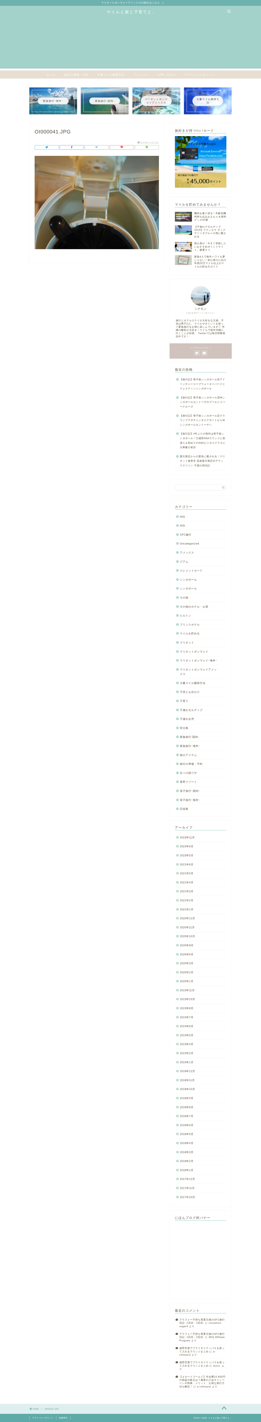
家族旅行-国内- (189, 736)
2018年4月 (187, 1143)
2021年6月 (187, 864)
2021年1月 (187, 909)
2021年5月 (187, 873)
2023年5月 (187, 855)
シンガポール (188, 579)
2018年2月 (187, 1161)
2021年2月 (187, 900)
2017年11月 (187, 1188)
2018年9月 (187, 1098)
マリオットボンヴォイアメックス (198, 672)
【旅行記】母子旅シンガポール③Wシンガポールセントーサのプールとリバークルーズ (202, 402)
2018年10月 (187, 1089)
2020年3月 (187, 963)
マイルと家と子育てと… (131, 11)
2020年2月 (187, 972)
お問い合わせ (166, 74)
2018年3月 (187, 1152)
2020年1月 (187, 981)
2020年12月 (187, 918)
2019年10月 (187, 999)
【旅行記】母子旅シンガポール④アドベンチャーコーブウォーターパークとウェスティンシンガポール (202, 384)
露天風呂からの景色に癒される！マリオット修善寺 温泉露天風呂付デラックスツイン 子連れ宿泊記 (202, 461)
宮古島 (184, 727)
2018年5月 (187, 1134)
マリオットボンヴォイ (194, 651)
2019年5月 (187, 1035)
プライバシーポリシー (199, 74)
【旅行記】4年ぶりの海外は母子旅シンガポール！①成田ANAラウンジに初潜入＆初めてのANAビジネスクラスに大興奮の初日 (202, 440)
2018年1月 (187, 1170)
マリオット (187, 642)
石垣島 (184, 808)
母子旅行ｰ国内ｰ (190, 790)
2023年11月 (187, 837)
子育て (184, 700)
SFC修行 (185, 534)
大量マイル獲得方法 (111, 74)
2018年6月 (187, 1125)
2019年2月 (187, 1053)
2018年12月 (187, 1071)
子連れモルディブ (191, 710)
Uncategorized (189, 543)
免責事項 (63, 1418)
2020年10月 (187, 936)
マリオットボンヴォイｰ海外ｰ (198, 660)
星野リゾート (188, 781)
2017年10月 (187, 1197)
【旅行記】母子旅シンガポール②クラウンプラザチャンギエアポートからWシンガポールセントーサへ (202, 420)
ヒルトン (185, 615)
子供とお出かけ (190, 691)
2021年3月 (187, 891)
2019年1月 (187, 1062)
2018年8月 (187, 1107)
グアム (184, 561)
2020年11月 (187, 927)
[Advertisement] (130, 44)
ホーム (51, 74)
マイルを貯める (190, 633)
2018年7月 (187, 1116)
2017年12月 (187, 1178)
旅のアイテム (188, 754)
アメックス (141, 74)
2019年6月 (187, 1026)
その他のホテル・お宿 (194, 606)
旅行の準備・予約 (76, 74)
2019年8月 (187, 1008)
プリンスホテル (190, 624)
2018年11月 (187, 1080)
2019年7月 (187, 1017)
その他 (184, 597)
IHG (182, 516)
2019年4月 (187, 1044)
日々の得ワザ (188, 772)
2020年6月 (187, 954)
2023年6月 (187, 846)
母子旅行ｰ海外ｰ (190, 799)
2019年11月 (187, 990)
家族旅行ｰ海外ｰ (190, 745)
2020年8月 (187, 945)
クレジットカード (191, 570)
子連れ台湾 (187, 718)
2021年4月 (187, 882)
